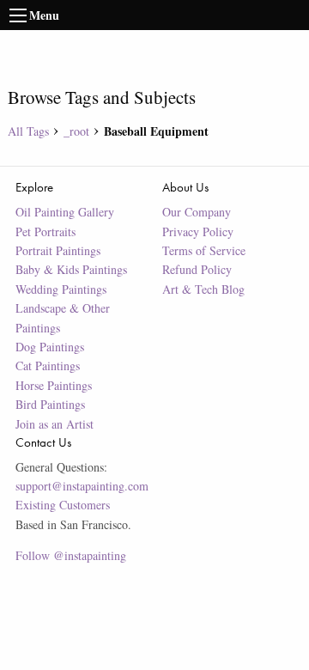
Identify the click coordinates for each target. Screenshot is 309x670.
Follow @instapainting (70, 555)
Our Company (196, 212)
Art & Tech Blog (203, 289)
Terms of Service (203, 250)
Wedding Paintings (60, 289)
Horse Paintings (53, 385)
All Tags (28, 131)
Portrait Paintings (57, 250)
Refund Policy (197, 269)
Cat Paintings (47, 365)
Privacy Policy (197, 231)
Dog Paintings (49, 346)
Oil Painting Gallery (64, 212)
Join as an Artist (54, 424)
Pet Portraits (45, 231)
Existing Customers (62, 504)
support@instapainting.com (81, 486)
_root (76, 131)
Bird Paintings (50, 404)
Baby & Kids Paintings (71, 269)
